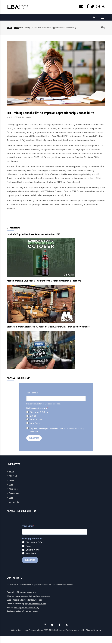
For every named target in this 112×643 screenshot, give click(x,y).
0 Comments (25, 117)
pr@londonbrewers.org (35, 604)
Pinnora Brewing (93, 630)
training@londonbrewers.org (29, 611)
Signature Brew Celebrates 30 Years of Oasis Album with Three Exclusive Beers (48, 326)
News (16, 28)
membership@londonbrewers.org (34, 596)
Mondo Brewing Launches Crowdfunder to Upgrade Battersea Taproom (44, 280)
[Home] (17, 7)
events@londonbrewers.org (26, 607)
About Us (13, 476)
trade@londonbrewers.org (30, 600)
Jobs (11, 484)
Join (11, 498)
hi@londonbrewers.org (25, 592)
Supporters (14, 493)
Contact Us (14, 502)
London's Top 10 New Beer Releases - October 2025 (33, 234)
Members (13, 489)
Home (9, 28)
